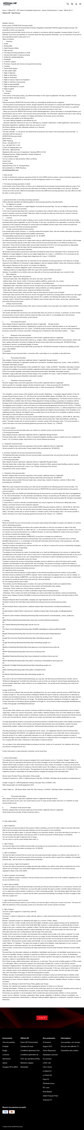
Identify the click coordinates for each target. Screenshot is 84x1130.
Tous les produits (8, 1042)
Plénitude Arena (48, 1083)
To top (42, 1018)
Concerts (5, 1055)
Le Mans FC (47, 1071)
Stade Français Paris (50, 1096)
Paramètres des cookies (69, 1050)
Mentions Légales (26, 1063)
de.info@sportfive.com (10, 170)
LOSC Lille (47, 1063)
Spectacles (6, 1059)
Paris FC (46, 1079)
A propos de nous (26, 1046)
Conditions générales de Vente (30, 1055)
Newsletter (24, 1067)
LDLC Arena (47, 1067)
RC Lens (46, 1087)
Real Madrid (47, 1092)
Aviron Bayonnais (49, 1050)
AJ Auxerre (47, 1042)
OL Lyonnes (47, 1059)
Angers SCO (47, 1046)
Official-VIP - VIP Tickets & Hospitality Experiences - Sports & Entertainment (32, 10)
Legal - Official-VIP (65, 10)
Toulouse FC (47, 1100)
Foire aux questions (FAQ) (30, 1059)
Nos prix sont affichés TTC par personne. (71, 1046)
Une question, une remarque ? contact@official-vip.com (71, 1042)
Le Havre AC (47, 1075)
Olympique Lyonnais (50, 1055)
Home (4, 10)
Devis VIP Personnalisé (29, 1042)
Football (5, 1046)
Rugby (4, 1050)
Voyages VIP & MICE (10, 1067)
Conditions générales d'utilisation (30, 1050)
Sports (4, 1063)
